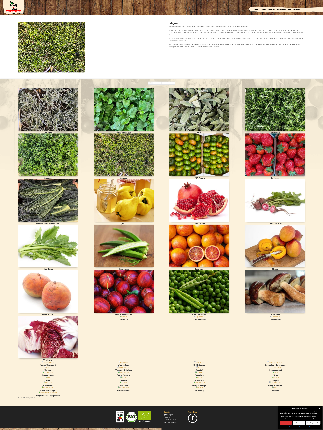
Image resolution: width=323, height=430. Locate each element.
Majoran (123, 178)
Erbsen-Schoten (199, 314)
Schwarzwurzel (275, 370)
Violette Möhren (275, 385)
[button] (319, 408)
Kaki (48, 380)
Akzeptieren (285, 423)
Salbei (199, 132)
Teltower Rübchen (123, 370)
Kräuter (165, 83)
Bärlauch (123, 385)
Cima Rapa (48, 269)
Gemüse (157, 83)
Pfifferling (199, 390)
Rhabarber (47, 385)
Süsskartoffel (48, 375)
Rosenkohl (199, 375)
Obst (172, 83)
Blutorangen (199, 269)
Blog (289, 9)
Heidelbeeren (199, 365)
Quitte (124, 223)
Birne (275, 375)
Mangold (275, 380)
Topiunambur (199, 319)
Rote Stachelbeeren (123, 314)
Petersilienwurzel (48, 365)
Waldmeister (123, 365)
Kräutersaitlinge (47, 390)
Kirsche (275, 390)
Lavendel (48, 132)
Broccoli (123, 380)
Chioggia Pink (275, 223)
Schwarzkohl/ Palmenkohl (47, 223)
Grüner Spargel (199, 385)
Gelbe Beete (47, 314)
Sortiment (271, 9)
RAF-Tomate (199, 178)
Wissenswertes (281, 9)
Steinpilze (275, 314)
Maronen (124, 319)
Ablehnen (298, 423)
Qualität (263, 9)
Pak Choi (199, 380)
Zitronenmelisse (123, 132)
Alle (151, 83)
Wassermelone (123, 390)
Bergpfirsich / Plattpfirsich (47, 395)
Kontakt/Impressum (290, 426)
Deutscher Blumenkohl (275, 365)
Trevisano (47, 360)
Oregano (48, 178)
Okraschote (124, 269)
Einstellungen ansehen (313, 423)
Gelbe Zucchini (123, 375)
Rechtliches (296, 9)
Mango (275, 269)
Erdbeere (275, 178)
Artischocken (275, 319)
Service (256, 9)
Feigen (48, 370)
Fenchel (199, 370)
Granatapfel (199, 223)
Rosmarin (275, 132)
